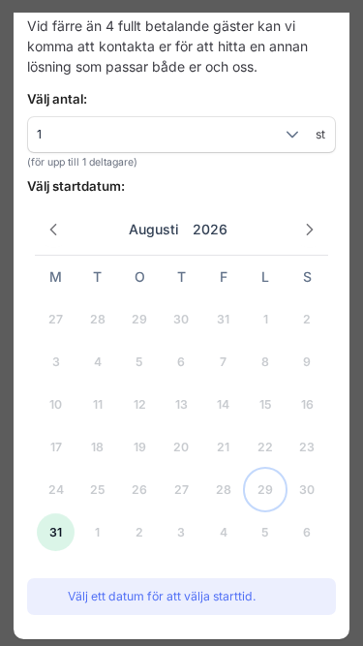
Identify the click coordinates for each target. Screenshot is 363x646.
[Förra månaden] (54, 229)
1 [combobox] (39, 134)
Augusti (154, 229)
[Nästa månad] (310, 229)
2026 (210, 229)
